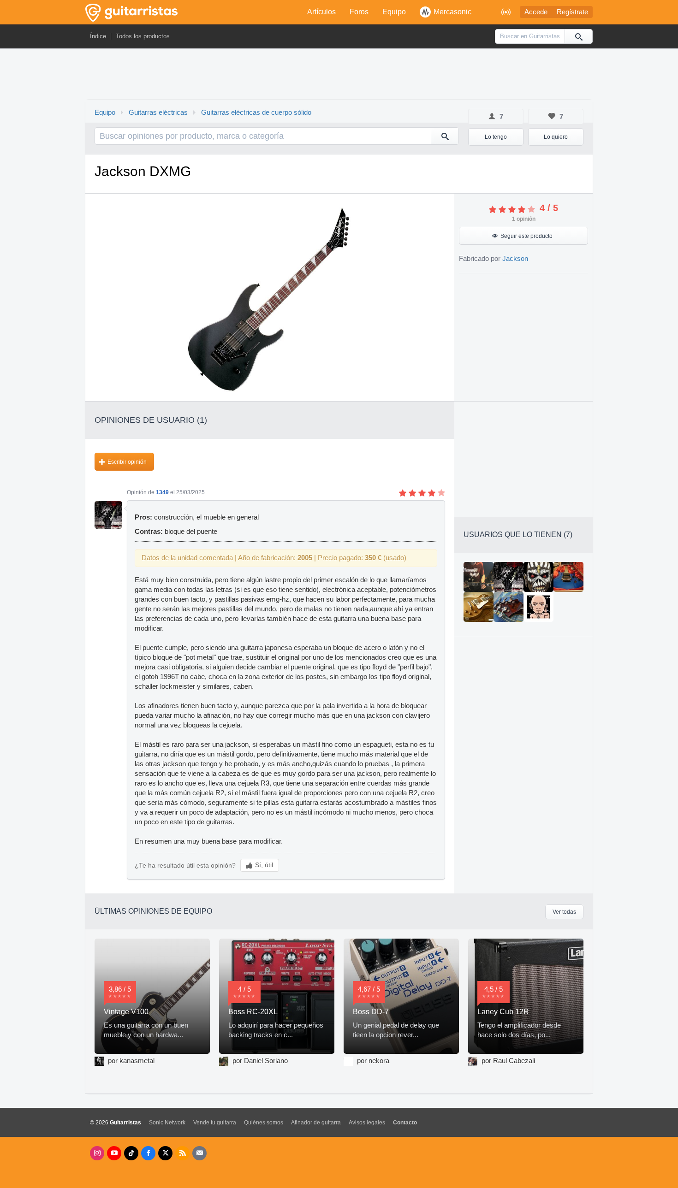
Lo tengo (496, 137)
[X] (165, 1153)
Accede (535, 12)
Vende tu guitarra (214, 1122)
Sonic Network (167, 1122)
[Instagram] (97, 1153)
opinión (523, 219)
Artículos (321, 12)
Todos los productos (143, 36)
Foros (359, 12)
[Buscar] (578, 36)
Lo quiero (556, 137)
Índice (98, 36)
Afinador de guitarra (316, 1122)
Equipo (394, 12)
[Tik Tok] (131, 1153)
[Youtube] (114, 1153)
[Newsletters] (199, 1153)
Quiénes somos (263, 1122)
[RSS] (182, 1153)
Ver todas (564, 912)
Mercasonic (452, 12)
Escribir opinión (127, 462)
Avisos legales (367, 1122)
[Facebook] (148, 1153)
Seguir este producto (526, 236)
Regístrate (572, 12)
